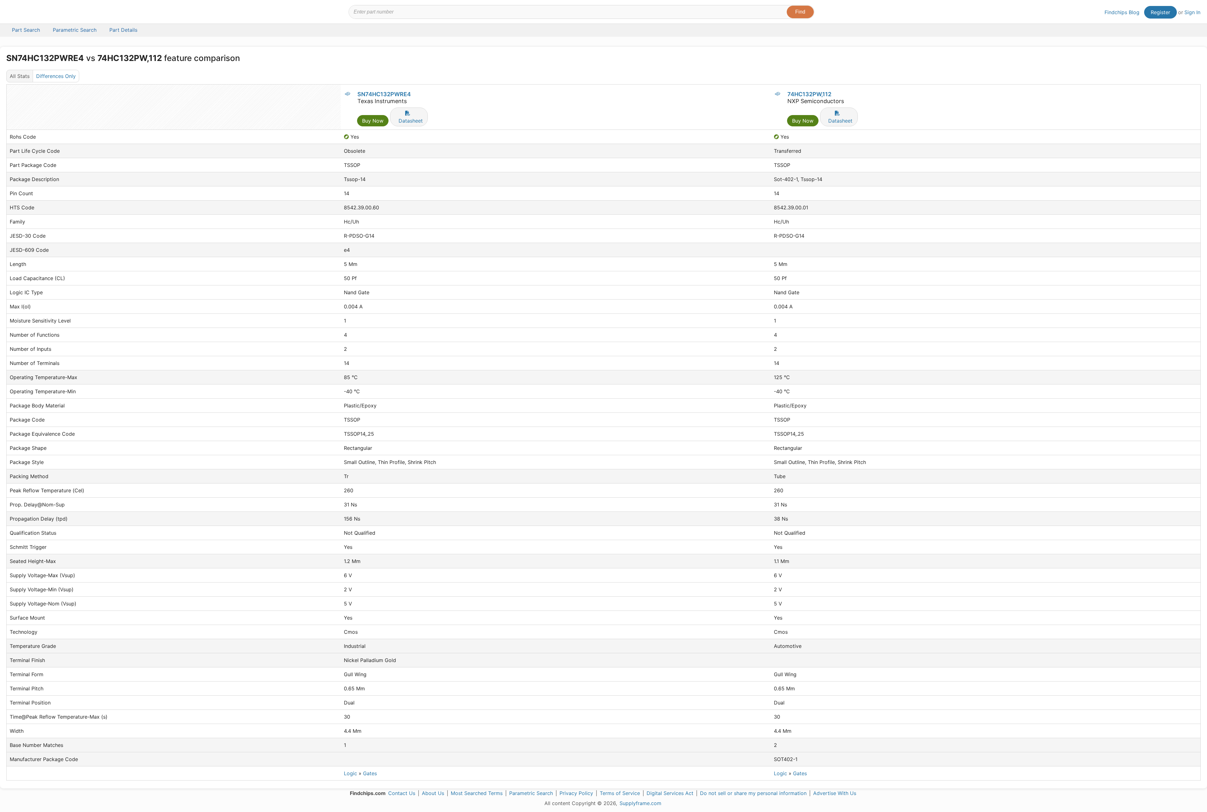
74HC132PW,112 (809, 94)
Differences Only (56, 76)
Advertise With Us (834, 793)
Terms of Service (620, 793)
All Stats (20, 76)
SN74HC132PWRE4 (384, 94)
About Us (433, 793)
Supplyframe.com (640, 803)
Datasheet (411, 121)
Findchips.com (27, 13)
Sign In (1192, 12)
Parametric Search (531, 793)
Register (1160, 12)
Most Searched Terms (477, 793)
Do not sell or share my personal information (753, 793)
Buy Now (372, 121)
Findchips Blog (1122, 12)
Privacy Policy (576, 793)
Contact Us (401, 793)
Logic (350, 773)
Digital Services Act (670, 793)
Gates (370, 773)
